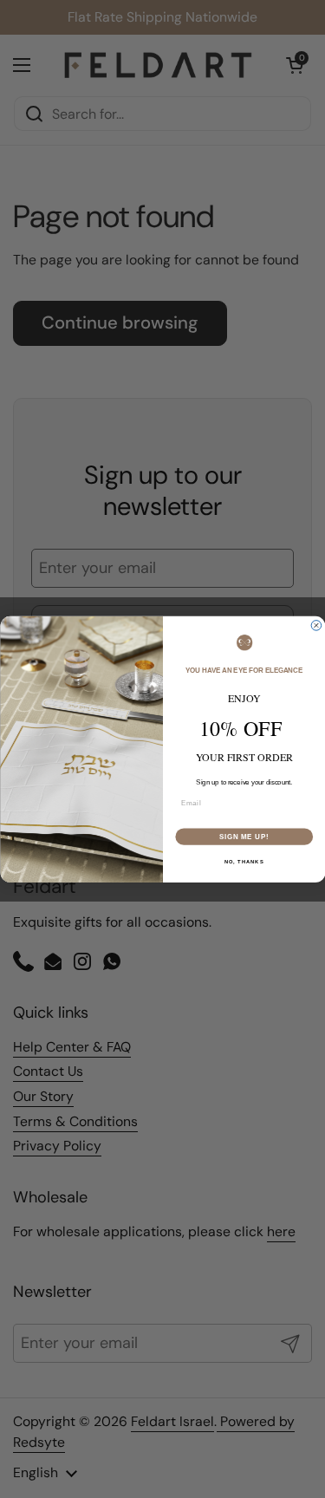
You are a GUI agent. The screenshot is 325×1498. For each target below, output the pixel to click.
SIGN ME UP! (243, 835)
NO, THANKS (243, 861)
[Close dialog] (316, 625)
